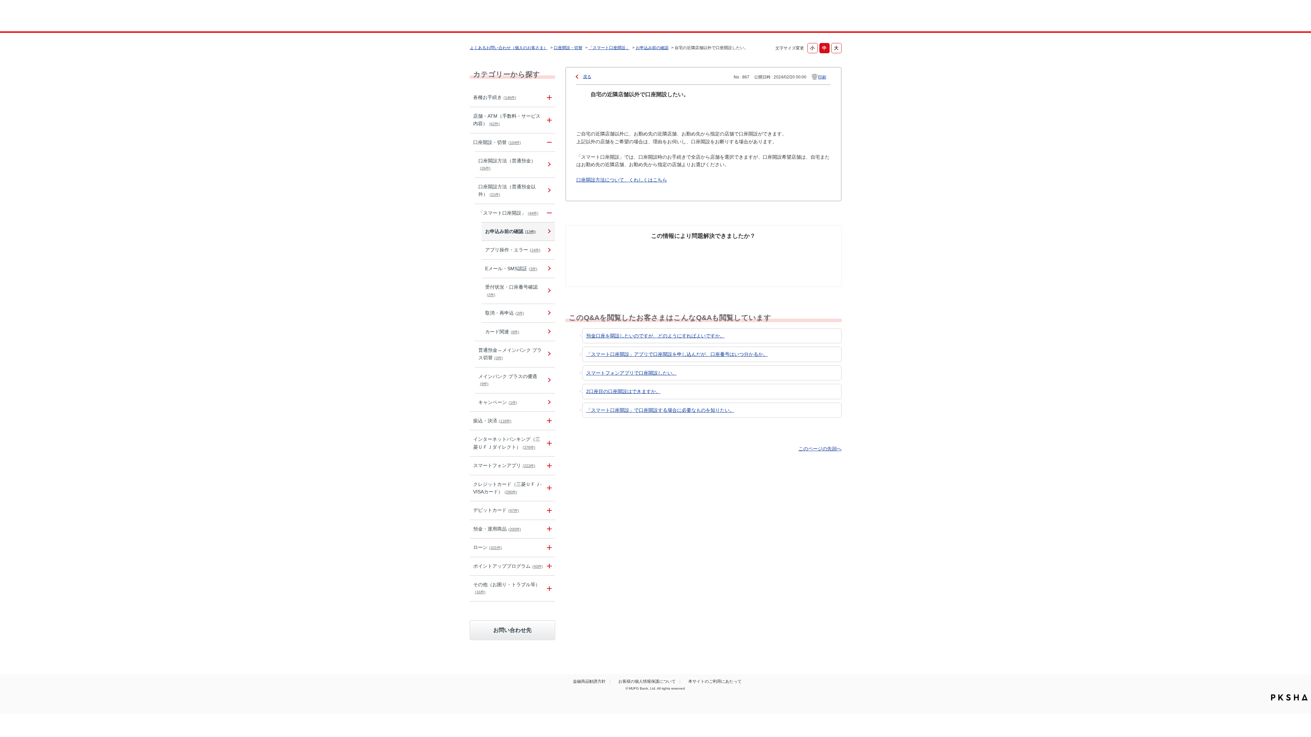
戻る (587, 76)
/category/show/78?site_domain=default (548, 588)
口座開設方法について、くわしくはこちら (621, 180)
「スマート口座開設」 (609, 47)
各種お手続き (494, 97)
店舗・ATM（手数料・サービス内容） (506, 119)
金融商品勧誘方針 (589, 681)
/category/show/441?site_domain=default (548, 566)
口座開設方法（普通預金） (507, 164)
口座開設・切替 (568, 47)
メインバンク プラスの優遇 (507, 380)
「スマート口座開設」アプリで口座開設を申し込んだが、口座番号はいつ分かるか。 (677, 354)
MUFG (528, 16)
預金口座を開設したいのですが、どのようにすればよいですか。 (655, 335)
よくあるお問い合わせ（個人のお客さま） (509, 47)
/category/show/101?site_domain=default (548, 510)
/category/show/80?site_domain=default (548, 421)
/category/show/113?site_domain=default (548, 120)
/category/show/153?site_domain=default (548, 466)
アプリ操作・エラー (512, 249)
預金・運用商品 (497, 529)
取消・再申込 (504, 313)
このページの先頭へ (820, 448)
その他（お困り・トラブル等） (506, 588)
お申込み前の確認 (652, 47)
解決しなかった (729, 249)
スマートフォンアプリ (504, 465)
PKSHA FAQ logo (1289, 697)
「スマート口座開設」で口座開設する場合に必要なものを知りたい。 (660, 410)
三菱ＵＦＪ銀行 (786, 16)
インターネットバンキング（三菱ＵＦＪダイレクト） (506, 442)
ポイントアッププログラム (508, 566)
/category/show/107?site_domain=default (548, 213)
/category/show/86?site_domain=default (548, 97)
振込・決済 (492, 420)
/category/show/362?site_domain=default (548, 488)
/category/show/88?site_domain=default (548, 142)
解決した (601, 249)
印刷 (822, 77)
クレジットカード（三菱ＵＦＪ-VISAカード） (507, 487)
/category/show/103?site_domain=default (548, 547)
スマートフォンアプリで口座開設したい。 (631, 373)
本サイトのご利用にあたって (715, 681)
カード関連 (502, 331)
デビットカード (496, 510)
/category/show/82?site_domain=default (548, 529)
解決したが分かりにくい (673, 252)
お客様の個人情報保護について (647, 681)
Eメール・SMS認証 (511, 268)
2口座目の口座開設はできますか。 (623, 391)
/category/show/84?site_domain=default (548, 443)
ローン (487, 547)
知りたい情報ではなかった (791, 252)
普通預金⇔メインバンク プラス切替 (510, 353)
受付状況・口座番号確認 (511, 290)
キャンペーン (497, 402)
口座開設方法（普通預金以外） (507, 190)
